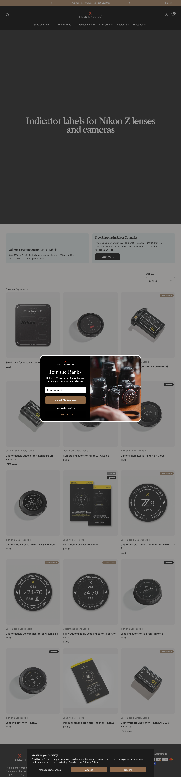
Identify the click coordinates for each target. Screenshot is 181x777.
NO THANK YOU (65, 414)
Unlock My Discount (65, 400)
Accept (89, 769)
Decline (128, 769)
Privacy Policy (90, 762)
